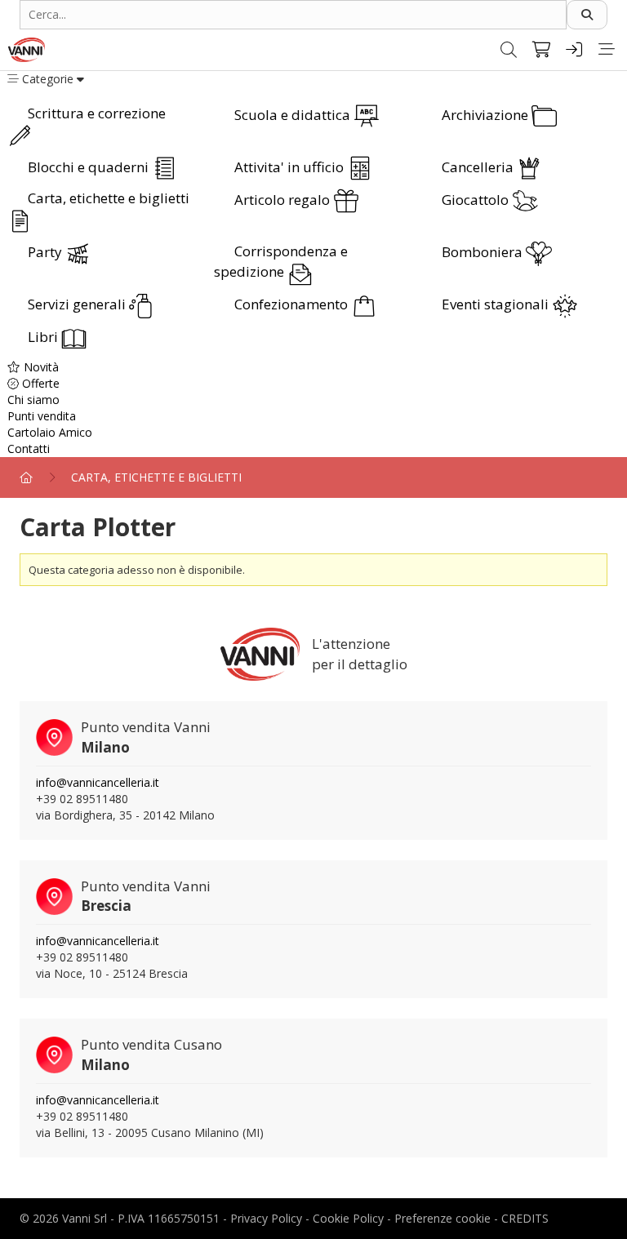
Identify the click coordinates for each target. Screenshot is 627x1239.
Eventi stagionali (497, 304)
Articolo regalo (283, 199)
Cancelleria (479, 167)
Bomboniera (484, 251)
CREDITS (525, 1218)
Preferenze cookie (442, 1218)
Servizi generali (78, 304)
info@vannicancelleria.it (97, 782)
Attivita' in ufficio (290, 167)
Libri (44, 336)
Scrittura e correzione (97, 113)
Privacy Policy (266, 1218)
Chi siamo (33, 399)
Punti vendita (41, 416)
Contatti (28, 448)
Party (46, 251)
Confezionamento (292, 304)
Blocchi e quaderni (90, 167)
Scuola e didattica (294, 114)
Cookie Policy (348, 1218)
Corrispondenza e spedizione (281, 262)
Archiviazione (486, 114)
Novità (39, 367)
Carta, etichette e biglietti (108, 198)
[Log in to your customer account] (574, 50)
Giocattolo (477, 199)
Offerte (39, 383)
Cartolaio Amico (49, 432)
